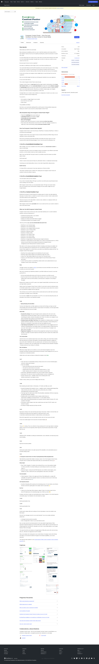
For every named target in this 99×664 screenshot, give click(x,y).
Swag (60, 653)
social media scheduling (75, 64)
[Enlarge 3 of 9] (30, 564)
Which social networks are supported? (27, 601)
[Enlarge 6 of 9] (43, 548)
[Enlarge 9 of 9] (57, 585)
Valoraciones (28, 42)
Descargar (77, 37)
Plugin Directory (7, 5)
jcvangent (23, 637)
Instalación (35, 42)
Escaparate (24, 648)
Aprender (42, 648)
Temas (23, 650)
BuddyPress (80, 653)
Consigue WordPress (93, 1)
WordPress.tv (43, 653)
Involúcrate (61, 648)
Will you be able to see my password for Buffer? (29, 607)
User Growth (43, 635)
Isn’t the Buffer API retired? (25, 610)
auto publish (77, 60)
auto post (73, 60)
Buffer (35, 267)
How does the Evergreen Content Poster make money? (30, 620)
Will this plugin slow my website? (26, 604)
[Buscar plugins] (15, 12)
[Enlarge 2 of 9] (30, 556)
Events (60, 650)
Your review (63, 86)
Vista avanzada (64, 67)
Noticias (5, 650)
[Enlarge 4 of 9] (30, 572)
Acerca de (6, 648)
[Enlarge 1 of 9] (30, 548)
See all (78, 86)
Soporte (77, 42)
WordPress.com (81, 648)
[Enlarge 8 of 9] (57, 548)
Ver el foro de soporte (65, 94)
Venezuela (15, 658)
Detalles (22, 42)
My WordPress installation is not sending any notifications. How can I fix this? (34, 617)
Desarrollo (42, 42)
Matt (79, 650)
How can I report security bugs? (26, 623)
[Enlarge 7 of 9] (43, 556)
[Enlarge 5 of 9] (30, 584)
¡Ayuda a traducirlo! (60, 8)
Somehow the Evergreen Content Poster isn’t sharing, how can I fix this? (33, 614)
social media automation (75, 62)
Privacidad (6, 653)
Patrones (24, 653)
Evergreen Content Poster (32, 38)
